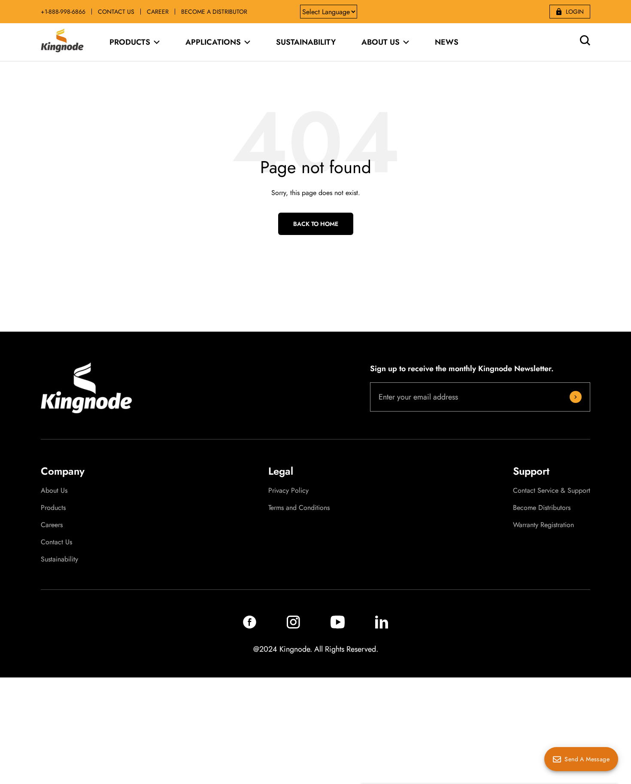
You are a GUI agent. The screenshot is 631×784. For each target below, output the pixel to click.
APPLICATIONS (213, 42)
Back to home (315, 224)
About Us (54, 490)
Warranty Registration (543, 525)
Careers (52, 525)
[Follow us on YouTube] (338, 626)
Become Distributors (541, 507)
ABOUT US (380, 42)
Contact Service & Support (551, 490)
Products (53, 507)
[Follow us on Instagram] (293, 626)
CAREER (158, 11)
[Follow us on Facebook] (249, 626)
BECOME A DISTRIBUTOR (214, 11)
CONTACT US (116, 11)
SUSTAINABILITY (306, 42)
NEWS (446, 42)
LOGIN (575, 11)
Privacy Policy (288, 490)
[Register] (576, 397)
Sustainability (59, 559)
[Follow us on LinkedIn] (381, 626)
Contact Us (56, 542)
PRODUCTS (129, 42)
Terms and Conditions (299, 507)
